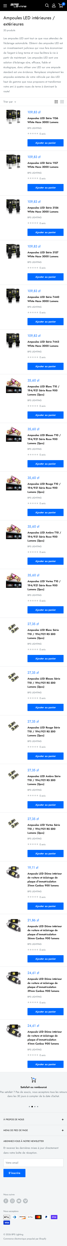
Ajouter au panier (45, 143)
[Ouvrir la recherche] (47, 5)
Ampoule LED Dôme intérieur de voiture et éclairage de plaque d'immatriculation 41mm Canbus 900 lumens (44, 1038)
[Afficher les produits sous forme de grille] (62, 101)
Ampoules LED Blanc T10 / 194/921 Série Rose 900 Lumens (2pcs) (43, 390)
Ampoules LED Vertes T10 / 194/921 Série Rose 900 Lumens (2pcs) (44, 585)
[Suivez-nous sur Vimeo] (25, 1201)
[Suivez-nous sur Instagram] (12, 1201)
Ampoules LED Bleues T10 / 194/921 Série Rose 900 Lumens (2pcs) (44, 439)
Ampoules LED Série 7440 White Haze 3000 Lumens (43, 299)
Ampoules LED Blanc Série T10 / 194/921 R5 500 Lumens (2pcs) (43, 634)
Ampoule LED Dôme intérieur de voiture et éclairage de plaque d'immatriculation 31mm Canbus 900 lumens (44, 880)
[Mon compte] (53, 5)
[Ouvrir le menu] (5, 5)
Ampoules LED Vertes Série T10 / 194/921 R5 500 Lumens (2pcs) (43, 829)
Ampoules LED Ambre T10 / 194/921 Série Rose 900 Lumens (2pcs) (44, 537)
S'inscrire (14, 1173)
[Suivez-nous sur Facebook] (5, 1201)
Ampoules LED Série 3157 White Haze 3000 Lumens (42, 254)
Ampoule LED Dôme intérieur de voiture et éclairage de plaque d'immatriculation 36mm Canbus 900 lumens (44, 932)
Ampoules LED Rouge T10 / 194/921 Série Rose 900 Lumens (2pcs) (44, 488)
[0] (61, 5)
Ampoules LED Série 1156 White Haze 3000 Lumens (42, 120)
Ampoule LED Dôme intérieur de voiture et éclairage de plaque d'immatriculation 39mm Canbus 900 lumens (44, 985)
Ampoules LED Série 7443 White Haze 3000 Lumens (43, 344)
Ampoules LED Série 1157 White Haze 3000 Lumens (42, 165)
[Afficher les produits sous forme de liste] (56, 101)
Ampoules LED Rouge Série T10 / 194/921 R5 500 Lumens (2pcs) (43, 732)
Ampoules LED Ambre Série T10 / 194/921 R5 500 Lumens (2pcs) (43, 780)
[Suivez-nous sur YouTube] (18, 1201)
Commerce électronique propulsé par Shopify (24, 1238)
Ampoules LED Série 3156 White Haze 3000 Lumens (43, 210)
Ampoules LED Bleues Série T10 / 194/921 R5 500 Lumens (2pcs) (43, 683)
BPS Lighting (34, 128)
